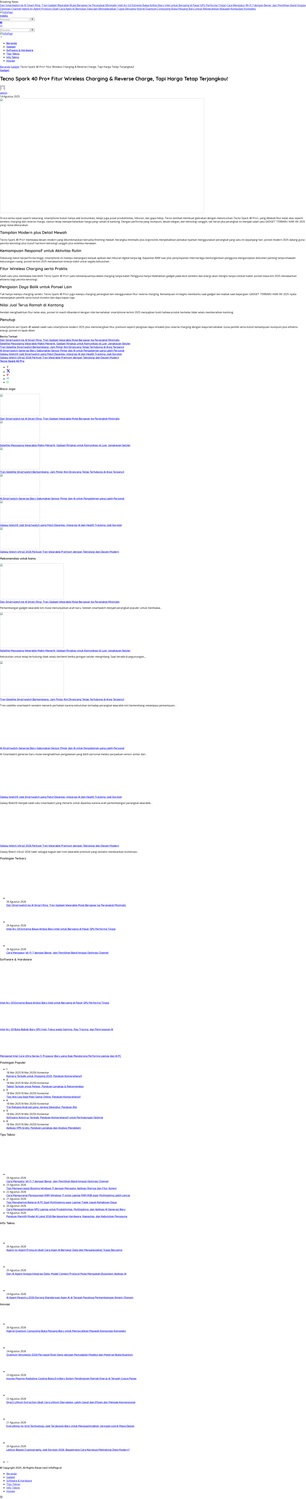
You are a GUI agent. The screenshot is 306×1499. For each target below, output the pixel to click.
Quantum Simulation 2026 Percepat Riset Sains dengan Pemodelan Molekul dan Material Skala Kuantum (69, 1354)
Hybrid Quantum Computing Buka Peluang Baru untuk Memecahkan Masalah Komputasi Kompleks (196, 9)
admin (3, 93)
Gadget (11, 46)
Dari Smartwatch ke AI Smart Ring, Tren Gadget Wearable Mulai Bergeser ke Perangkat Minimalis (58, 5)
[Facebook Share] (7, 367)
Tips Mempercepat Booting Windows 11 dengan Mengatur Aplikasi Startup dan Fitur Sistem (61, 1188)
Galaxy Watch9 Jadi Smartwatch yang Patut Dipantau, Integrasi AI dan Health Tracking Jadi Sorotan (61, 354)
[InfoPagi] (6, 12)
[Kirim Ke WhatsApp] (7, 382)
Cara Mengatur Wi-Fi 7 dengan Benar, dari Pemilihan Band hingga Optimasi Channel (57, 952)
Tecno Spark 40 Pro (12, 361)
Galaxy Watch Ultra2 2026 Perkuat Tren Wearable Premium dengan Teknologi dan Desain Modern (59, 357)
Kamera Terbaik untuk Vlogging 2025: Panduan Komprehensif (44, 1076)
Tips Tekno (12, 53)
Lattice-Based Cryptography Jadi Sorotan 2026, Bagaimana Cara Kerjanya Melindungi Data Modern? (68, 1449)
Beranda (11, 43)
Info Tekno (12, 57)
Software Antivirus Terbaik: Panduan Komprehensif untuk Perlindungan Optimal (54, 1117)
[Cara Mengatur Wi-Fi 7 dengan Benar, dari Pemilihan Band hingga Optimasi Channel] (14, 945)
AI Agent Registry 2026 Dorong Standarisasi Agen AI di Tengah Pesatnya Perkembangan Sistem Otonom (69, 1297)
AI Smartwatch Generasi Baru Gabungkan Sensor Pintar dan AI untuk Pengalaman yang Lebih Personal (62, 350)
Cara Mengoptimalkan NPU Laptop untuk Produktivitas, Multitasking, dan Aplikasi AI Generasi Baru (65, 1209)
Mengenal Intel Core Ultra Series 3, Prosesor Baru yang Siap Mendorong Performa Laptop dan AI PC (60, 1056)
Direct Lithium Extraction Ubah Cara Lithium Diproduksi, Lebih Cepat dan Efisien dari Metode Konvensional (70, 1402)
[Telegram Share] (7, 379)
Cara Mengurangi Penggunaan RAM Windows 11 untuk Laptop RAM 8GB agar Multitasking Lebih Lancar (68, 1195)
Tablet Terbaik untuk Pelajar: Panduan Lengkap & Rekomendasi (45, 1086)
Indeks (4, 15)
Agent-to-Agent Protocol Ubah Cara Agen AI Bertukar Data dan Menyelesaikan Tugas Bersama (79, 9)
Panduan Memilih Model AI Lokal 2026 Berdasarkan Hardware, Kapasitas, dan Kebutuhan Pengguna (66, 1216)
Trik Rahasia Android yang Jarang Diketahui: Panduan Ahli (41, 1107)
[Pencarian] (1, 26)
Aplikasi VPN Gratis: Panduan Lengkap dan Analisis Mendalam (43, 1127)
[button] (32, 19)
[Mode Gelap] (1, 23)
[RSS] (7, 1462)
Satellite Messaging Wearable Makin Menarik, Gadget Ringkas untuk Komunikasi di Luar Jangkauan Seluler (65, 343)
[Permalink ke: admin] (2, 89)
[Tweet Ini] (8, 372)
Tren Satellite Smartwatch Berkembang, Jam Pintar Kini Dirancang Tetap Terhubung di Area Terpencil (62, 347)
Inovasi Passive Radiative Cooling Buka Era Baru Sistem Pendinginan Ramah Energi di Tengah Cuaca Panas (71, 1378)
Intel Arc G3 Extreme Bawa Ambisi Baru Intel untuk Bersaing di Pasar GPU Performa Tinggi (171, 5)
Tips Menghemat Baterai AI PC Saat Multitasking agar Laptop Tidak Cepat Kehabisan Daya (61, 1202)
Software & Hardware (19, 50)
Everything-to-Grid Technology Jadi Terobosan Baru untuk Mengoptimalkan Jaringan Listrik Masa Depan (70, 1426)
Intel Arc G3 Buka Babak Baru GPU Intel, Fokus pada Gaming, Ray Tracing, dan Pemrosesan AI (56, 1029)
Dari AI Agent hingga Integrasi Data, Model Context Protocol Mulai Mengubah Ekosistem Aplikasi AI (66, 1273)
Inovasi (10, 60)
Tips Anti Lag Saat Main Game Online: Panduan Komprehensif (43, 1096)
